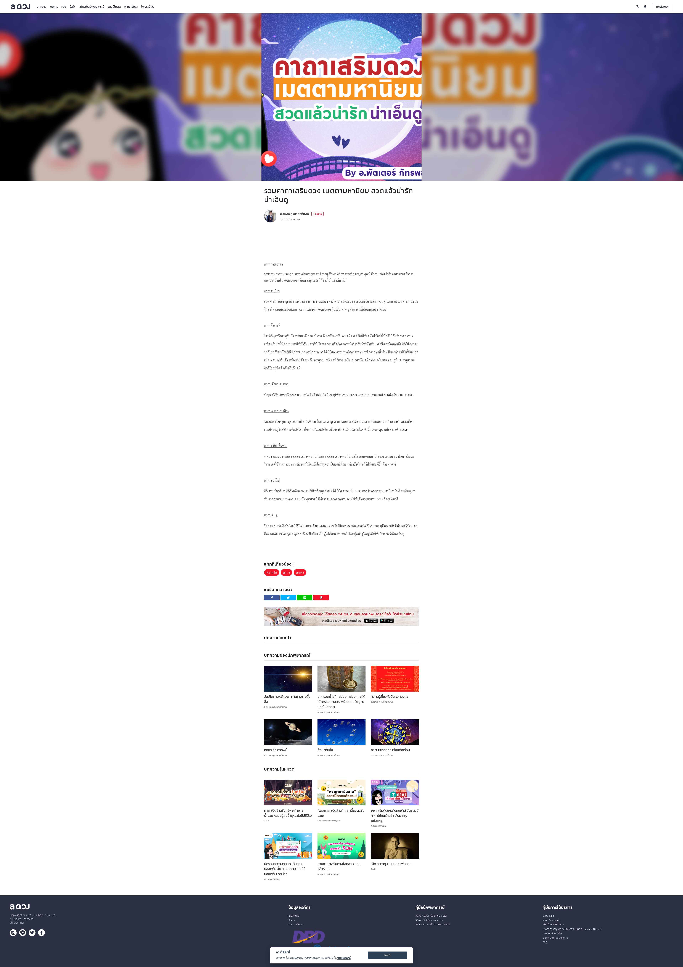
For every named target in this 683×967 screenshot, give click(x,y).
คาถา (286, 572)
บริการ (54, 6)
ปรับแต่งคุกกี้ (344, 958)
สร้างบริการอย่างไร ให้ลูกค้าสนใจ (433, 924)
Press (291, 920)
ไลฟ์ (72, 6)
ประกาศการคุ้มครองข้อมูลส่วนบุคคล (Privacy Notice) (572, 929)
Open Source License (555, 938)
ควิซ (63, 6)
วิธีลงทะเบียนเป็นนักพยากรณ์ (431, 916)
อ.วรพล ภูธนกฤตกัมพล (294, 214)
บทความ (42, 6)
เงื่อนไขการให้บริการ (553, 924)
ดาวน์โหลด (114, 6)
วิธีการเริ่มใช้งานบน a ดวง (429, 920)
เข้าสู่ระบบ (662, 6)
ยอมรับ (387, 955)
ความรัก (271, 572)
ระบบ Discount (551, 920)
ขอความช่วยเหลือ (552, 933)
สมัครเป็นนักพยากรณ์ (91, 6)
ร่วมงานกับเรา (295, 924)
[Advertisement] (341, 236)
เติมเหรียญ (131, 6)
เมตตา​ (300, 572)
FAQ (545, 942)
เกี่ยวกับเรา (294, 916)
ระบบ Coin (549, 916)
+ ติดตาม (317, 214)
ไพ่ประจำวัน (148, 6)
